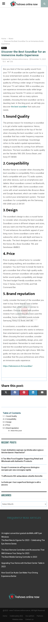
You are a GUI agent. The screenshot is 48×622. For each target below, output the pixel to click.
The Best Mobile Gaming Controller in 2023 (19, 557)
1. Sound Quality (11, 416)
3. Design (8, 422)
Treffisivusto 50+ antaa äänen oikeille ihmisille (21, 476)
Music (4, 48)
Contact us (29, 619)
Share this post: (16, 431)
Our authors (29, 616)
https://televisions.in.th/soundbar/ (18, 366)
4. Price (7, 425)
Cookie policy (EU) (16, 616)
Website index (17, 619)
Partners (40, 616)
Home (5, 616)
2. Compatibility (10, 419)
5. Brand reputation (12, 428)
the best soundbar (19, 106)
